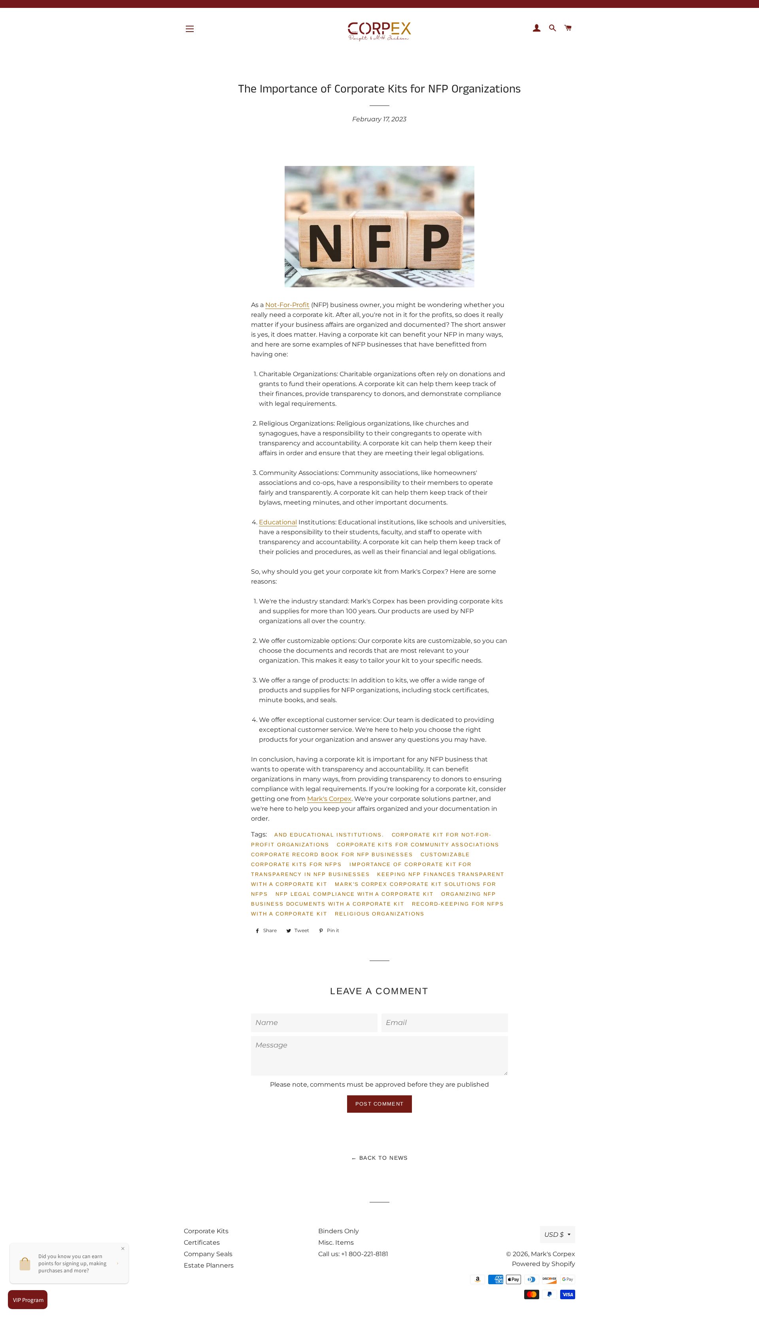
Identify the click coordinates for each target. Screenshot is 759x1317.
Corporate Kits (206, 1231)
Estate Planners (209, 1265)
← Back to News (379, 1158)
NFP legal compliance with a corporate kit (355, 894)
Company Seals (208, 1254)
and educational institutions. (329, 835)
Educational (278, 522)
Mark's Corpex (329, 799)
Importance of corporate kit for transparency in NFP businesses (361, 869)
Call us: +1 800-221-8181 (353, 1254)
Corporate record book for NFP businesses (332, 854)
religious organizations (380, 914)
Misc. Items (336, 1242)
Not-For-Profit (287, 305)
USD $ (554, 1234)
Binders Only (338, 1231)
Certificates (202, 1242)
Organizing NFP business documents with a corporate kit (373, 899)
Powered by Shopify (543, 1264)
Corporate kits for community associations (418, 845)
